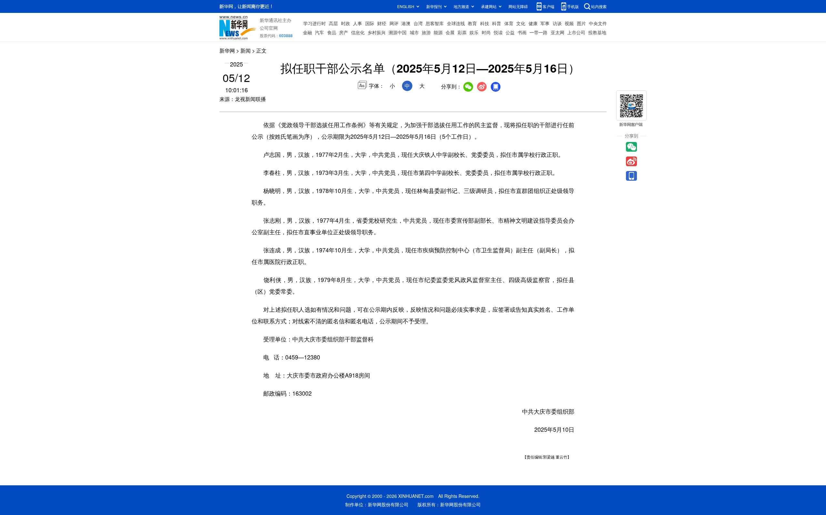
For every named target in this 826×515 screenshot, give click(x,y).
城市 (414, 32)
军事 (544, 23)
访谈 (557, 23)
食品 (331, 32)
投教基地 (597, 32)
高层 (333, 23)
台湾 (418, 23)
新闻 (245, 50)
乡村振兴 (377, 32)
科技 (484, 23)
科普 (496, 23)
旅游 (426, 32)
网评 (393, 23)
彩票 (462, 32)
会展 (450, 32)
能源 (438, 32)
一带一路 (538, 32)
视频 (569, 23)
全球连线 (456, 23)
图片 (581, 23)
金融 (307, 32)
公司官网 (269, 28)
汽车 (319, 32)
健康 (533, 23)
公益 (510, 32)
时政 (345, 23)
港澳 (405, 23)
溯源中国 (397, 32)
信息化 (358, 32)
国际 (369, 23)
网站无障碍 (518, 6)
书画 (522, 32)
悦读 (498, 32)
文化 (520, 23)
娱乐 (473, 32)
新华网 (227, 50)
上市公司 (576, 32)
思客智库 (435, 23)
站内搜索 (599, 6)
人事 (357, 23)
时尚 (486, 32)
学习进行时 (314, 23)
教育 (472, 23)
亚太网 (557, 32)
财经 (381, 23)
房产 (343, 32)
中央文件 (598, 23)
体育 (508, 23)
